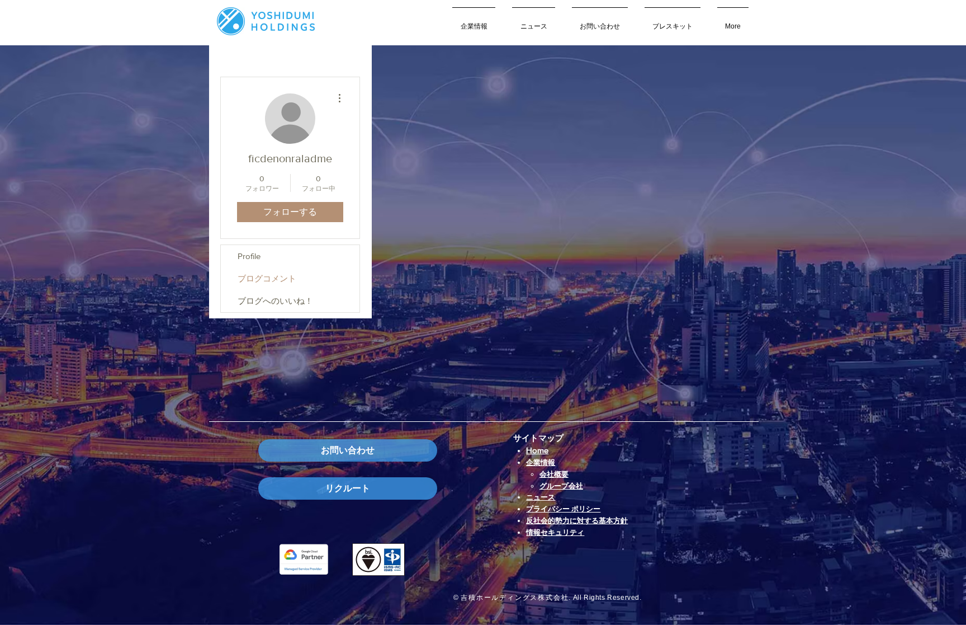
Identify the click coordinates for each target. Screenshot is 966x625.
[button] (474, 21)
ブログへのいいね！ (275, 301)
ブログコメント (267, 278)
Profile (249, 256)
